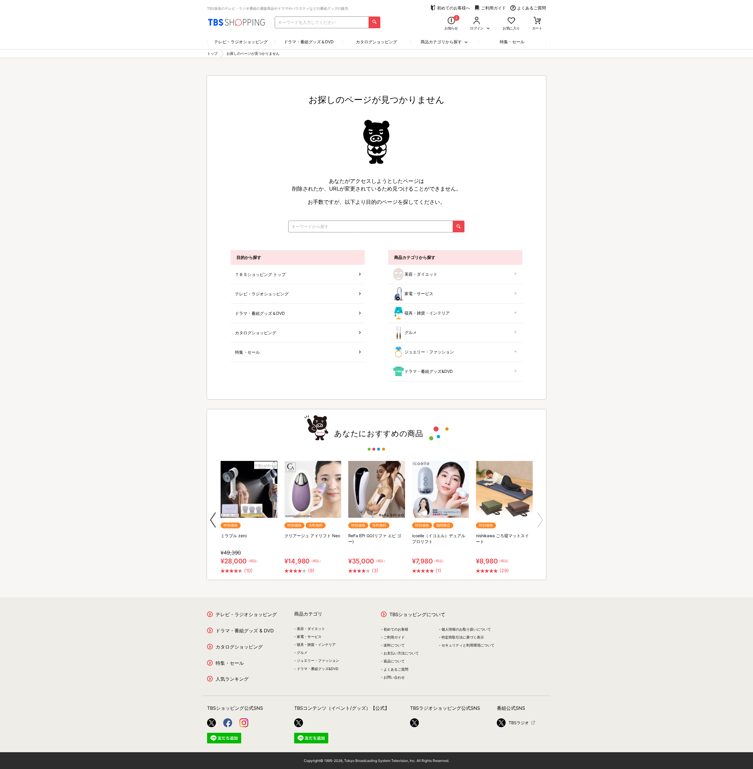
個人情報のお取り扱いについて (466, 629)
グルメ (410, 332)
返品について (394, 661)
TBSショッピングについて (417, 614)
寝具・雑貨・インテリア (427, 312)
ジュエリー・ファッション (429, 351)
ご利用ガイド (493, 7)
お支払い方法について (401, 653)
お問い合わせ (394, 677)
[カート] (537, 21)
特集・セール (512, 41)
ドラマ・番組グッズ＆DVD (309, 41)
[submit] (374, 22)
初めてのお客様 (396, 629)
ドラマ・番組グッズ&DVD (428, 371)
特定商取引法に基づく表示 (463, 637)
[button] (213, 520)
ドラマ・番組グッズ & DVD (245, 631)
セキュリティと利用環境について (468, 645)
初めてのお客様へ (453, 7)
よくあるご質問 (531, 7)
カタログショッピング (376, 41)
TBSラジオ (519, 722)
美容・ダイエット (420, 274)
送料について (394, 645)
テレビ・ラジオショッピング (241, 41)
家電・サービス (418, 293)
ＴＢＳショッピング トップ (260, 274)
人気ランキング (232, 679)
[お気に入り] (511, 21)
